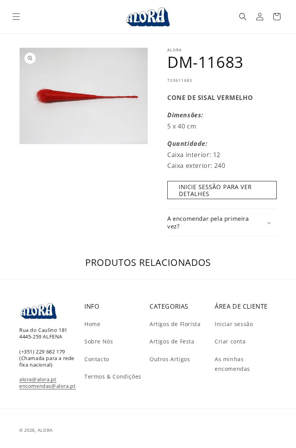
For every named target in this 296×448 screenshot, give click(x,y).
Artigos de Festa (172, 341)
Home (92, 324)
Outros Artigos (170, 359)
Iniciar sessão (234, 324)
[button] (16, 16)
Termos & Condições (112, 376)
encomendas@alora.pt (47, 385)
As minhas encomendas (232, 363)
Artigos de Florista (175, 324)
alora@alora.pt (37, 379)
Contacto (96, 359)
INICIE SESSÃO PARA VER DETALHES (215, 190)
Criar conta (230, 341)
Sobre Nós (98, 341)
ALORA (45, 430)
